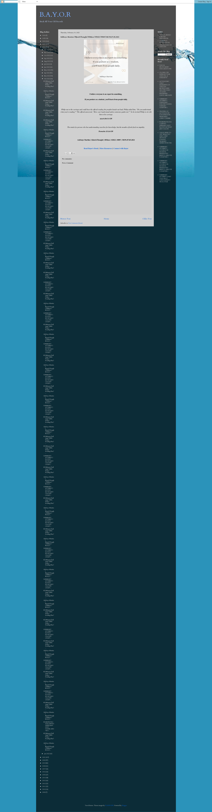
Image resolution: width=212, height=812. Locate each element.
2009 (44, 792)
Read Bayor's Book (91, 148)
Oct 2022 (47, 55)
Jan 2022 (47, 754)
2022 (44, 47)
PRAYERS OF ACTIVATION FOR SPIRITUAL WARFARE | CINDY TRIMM (165, 114)
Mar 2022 (47, 76)
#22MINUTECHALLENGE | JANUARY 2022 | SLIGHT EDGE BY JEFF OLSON (165, 125)
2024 (44, 41)
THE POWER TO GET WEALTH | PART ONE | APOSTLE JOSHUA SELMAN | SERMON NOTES (165, 138)
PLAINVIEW (109, 805)
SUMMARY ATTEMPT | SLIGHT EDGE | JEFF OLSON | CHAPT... (48, 143)
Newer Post (65, 218)
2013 (44, 781)
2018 (44, 766)
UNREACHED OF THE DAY (165, 46)
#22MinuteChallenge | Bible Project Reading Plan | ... (49, 84)
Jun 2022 (47, 67)
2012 (44, 784)
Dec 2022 (47, 50)
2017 (44, 769)
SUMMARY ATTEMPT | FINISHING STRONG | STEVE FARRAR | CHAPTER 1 (165, 103)
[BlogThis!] (68, 153)
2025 (44, 38)
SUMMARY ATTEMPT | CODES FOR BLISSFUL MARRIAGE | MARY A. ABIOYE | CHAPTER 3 (165, 152)
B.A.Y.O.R (55, 14)
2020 (44, 760)
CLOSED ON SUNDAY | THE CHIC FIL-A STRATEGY (164, 75)
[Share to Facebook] (72, 153)
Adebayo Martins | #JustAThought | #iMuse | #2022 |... (49, 94)
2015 (44, 775)
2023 (44, 44)
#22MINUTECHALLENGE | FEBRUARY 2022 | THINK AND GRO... (49, 726)
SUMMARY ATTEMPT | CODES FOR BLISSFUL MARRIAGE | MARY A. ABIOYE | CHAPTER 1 (165, 166)
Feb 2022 (47, 79)
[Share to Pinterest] (74, 153)
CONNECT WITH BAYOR (164, 42)
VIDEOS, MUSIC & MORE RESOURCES (165, 36)
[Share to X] (70, 153)
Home (106, 218)
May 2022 (47, 70)
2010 (44, 789)
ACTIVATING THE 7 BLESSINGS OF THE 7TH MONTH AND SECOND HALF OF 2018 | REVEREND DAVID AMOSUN (165, 88)
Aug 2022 (47, 61)
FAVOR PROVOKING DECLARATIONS (165, 67)
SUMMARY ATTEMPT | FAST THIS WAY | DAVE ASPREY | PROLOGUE (165, 178)
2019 (44, 763)
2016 (44, 772)
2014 (44, 778)
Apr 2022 (47, 73)
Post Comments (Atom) (75, 223)
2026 (44, 35)
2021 (44, 757)
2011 (44, 786)
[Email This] (66, 153)
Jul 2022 (46, 64)
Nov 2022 (47, 53)
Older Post (147, 218)
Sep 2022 (47, 58)
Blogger (124, 805)
